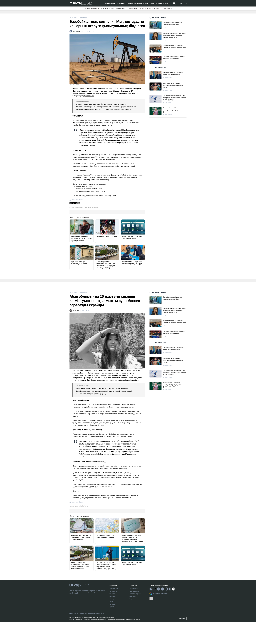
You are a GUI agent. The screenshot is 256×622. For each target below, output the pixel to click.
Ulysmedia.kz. (134, 380)
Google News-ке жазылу (160, 593)
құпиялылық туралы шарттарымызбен (111, 619)
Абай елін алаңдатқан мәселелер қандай (91, 394)
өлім (76, 506)
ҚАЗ (181, 3)
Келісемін (182, 618)
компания (88, 207)
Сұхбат (166, 3)
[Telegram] (73, 203)
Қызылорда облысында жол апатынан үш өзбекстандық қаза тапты (103, 388)
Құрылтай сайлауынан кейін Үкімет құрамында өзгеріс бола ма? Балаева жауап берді (174, 35)
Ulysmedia (76, 310)
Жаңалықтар (110, 3)
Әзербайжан (79, 207)
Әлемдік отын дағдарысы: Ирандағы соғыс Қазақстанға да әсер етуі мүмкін (106, 107)
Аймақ (145, 3)
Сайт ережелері (134, 591)
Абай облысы (83, 506)
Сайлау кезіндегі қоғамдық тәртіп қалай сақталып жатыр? (174, 58)
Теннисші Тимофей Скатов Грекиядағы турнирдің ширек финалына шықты (172, 110)
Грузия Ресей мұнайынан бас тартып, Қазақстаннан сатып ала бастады (103, 109)
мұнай (72, 207)
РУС (185, 3)
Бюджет (129, 3)
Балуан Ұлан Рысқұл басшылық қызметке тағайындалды (173, 73)
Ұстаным (158, 3)
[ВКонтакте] (71, 203)
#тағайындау (132, 8)
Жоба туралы (134, 588)
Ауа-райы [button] (167, 8)
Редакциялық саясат (136, 599)
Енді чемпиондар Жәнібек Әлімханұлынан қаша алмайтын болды (173, 85)
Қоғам (152, 3)
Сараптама (138, 3)
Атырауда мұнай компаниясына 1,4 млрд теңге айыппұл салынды (101, 104)
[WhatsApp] (79, 203)
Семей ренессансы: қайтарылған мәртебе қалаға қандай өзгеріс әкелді (104, 391)
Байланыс (133, 596)
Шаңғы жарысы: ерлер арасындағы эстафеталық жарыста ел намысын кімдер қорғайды (174, 98)
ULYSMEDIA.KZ (73, 17)
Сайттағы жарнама (135, 593)
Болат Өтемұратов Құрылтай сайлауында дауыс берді (172, 23)
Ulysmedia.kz (88, 96)
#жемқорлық (120, 8)
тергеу (72, 506)
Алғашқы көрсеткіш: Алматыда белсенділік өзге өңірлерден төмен (174, 46)
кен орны (95, 207)
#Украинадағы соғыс (107, 8)
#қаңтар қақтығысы (91, 8)
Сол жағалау (120, 3)
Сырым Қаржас (78, 31)
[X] (76, 203)
